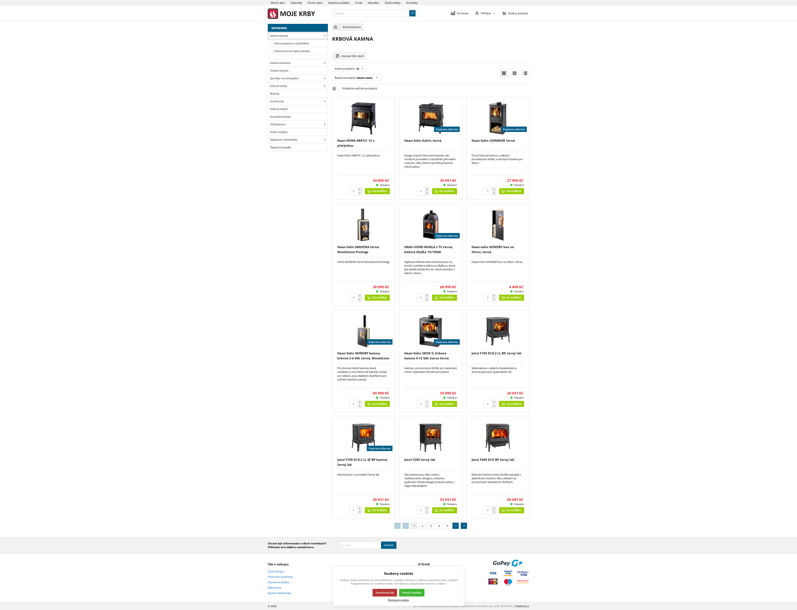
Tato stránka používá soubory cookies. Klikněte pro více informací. (453, 606)
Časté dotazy (276, 571)
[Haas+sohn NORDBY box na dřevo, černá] (498, 225)
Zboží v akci (278, 3)
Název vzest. (365, 78)
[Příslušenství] (325, 124)
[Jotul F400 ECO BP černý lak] (498, 437)
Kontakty (412, 3)
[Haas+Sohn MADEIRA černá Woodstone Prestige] (363, 225)
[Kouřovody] (325, 101)
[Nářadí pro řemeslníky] (325, 140)
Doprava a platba (338, 3)
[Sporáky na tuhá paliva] (325, 78)
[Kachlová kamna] (325, 63)
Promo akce (315, 3)
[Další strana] (455, 526)
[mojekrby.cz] (298, 13)
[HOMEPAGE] (335, 27)
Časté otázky (393, 3)
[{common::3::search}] (412, 13)
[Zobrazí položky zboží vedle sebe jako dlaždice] (504, 73)
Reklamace (274, 587)
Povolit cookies (411, 592)
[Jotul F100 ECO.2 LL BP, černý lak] (498, 331)
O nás (358, 3)
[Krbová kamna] (325, 36)
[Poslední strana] (464, 526)
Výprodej (296, 3)
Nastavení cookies (398, 599)
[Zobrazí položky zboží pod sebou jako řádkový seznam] (514, 73)
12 (357, 69)
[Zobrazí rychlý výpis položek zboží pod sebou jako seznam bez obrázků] (525, 73)
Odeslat (389, 545)
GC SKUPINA (504, 606)
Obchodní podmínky (280, 577)
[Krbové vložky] (325, 86)
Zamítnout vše (385, 592)
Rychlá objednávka (279, 593)
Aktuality (373, 3)
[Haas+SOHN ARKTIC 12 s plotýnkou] (363, 118)
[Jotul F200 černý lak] (430, 437)
